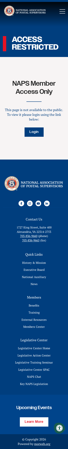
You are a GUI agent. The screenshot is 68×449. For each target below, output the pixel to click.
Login (34, 132)
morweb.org (42, 444)
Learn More (34, 422)
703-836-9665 (30, 240)
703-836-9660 (28, 236)
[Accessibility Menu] (59, 428)
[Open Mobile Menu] (62, 11)
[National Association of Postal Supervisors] (24, 11)
